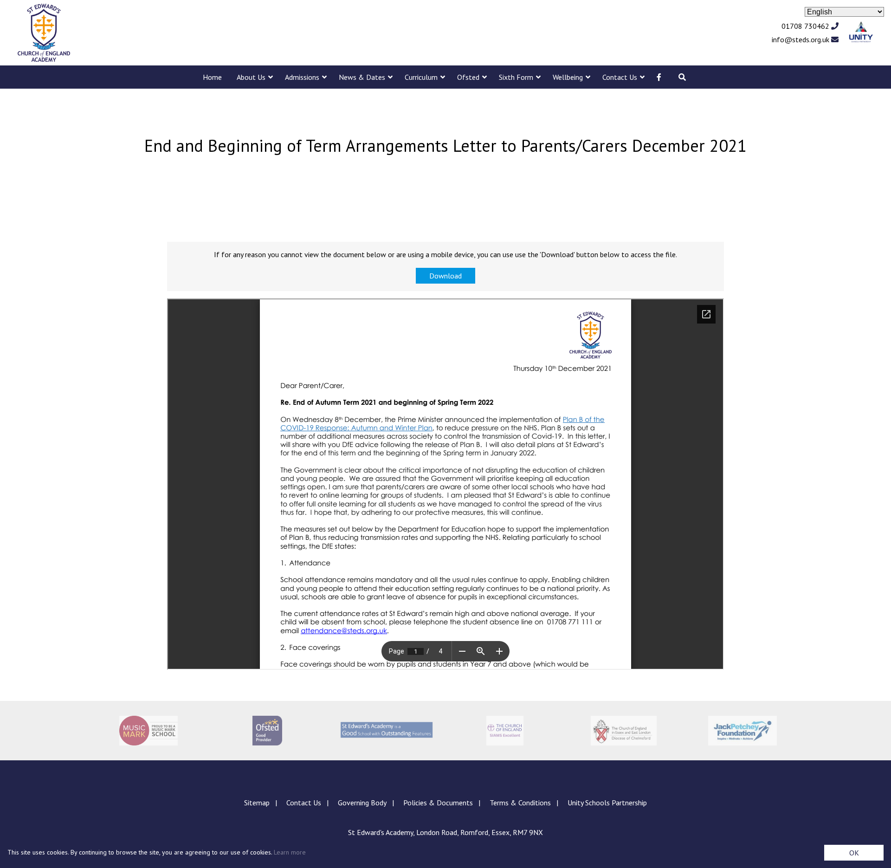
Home (212, 77)
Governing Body (362, 802)
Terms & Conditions (520, 802)
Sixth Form (516, 77)
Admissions (302, 77)
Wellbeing (568, 77)
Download (445, 275)
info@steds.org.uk (801, 39)
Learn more (290, 852)
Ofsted (468, 77)
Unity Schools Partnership (607, 802)
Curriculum (421, 77)
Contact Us (619, 77)
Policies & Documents (438, 802)
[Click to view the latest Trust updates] (861, 33)
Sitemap (257, 802)
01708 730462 (806, 26)
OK (854, 852)
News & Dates (362, 77)
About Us (251, 77)
